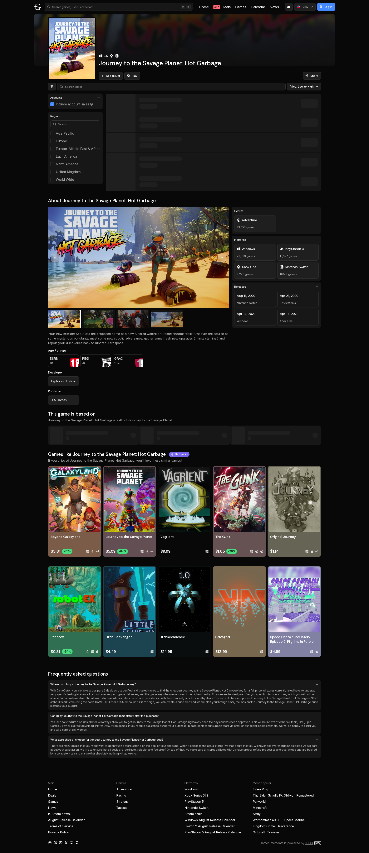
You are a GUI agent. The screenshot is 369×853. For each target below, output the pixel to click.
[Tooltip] (91, 104)
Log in (328, 6)
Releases (240, 286)
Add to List (113, 75)
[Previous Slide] (55, 258)
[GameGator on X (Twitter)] (66, 843)
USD (305, 6)
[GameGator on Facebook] (55, 843)
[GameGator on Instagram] (50, 843)
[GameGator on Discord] (289, 7)
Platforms (240, 239)
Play (134, 75)
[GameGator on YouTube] (61, 843)
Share (314, 75)
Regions (55, 116)
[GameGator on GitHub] (77, 843)
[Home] (38, 7)
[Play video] (138, 258)
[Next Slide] (222, 258)
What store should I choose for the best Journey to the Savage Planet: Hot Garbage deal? (106, 739)
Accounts (56, 97)
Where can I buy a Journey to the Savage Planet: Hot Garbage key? (93, 684)
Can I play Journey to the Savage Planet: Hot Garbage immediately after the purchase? (104, 715)
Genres (239, 211)
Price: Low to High (302, 86)
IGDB (309, 843)
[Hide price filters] (52, 86)
